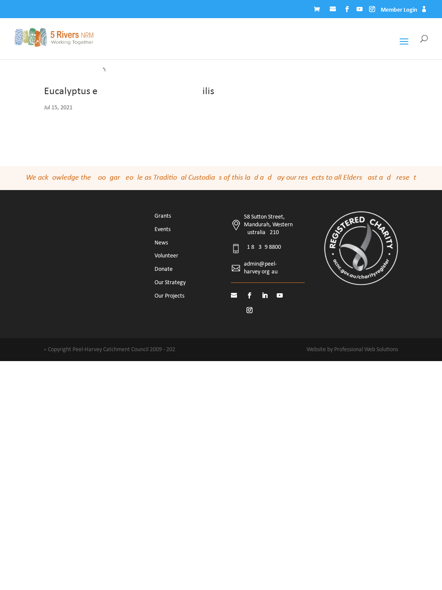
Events (162, 229)
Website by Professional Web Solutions (352, 349)
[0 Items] (319, 10)
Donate (164, 269)
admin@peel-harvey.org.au (261, 268)
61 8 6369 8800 (262, 247)
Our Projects (169, 296)
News (161, 243)
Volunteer (166, 256)
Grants (163, 216)
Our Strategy (170, 282)
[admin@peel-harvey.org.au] (334, 10)
